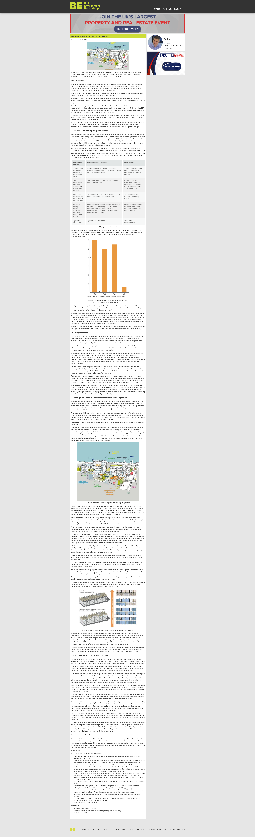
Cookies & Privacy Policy (157, 829)
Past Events (167, 9)
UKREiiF (157, 9)
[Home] (85, 9)
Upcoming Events (119, 829)
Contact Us (178, 9)
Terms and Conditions (177, 829)
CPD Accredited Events (101, 829)
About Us (85, 829)
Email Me (169, 48)
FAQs (131, 829)
